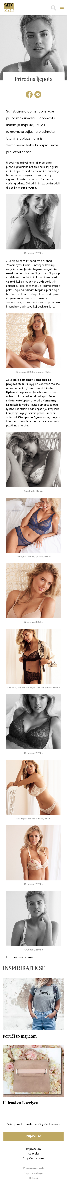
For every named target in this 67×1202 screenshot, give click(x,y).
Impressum (33, 1149)
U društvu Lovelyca (20, 1102)
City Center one (33, 1158)
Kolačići (33, 1178)
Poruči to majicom (20, 1036)
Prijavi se (33, 1136)
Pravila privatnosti (33, 1168)
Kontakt (33, 1153)
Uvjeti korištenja (34, 1173)
